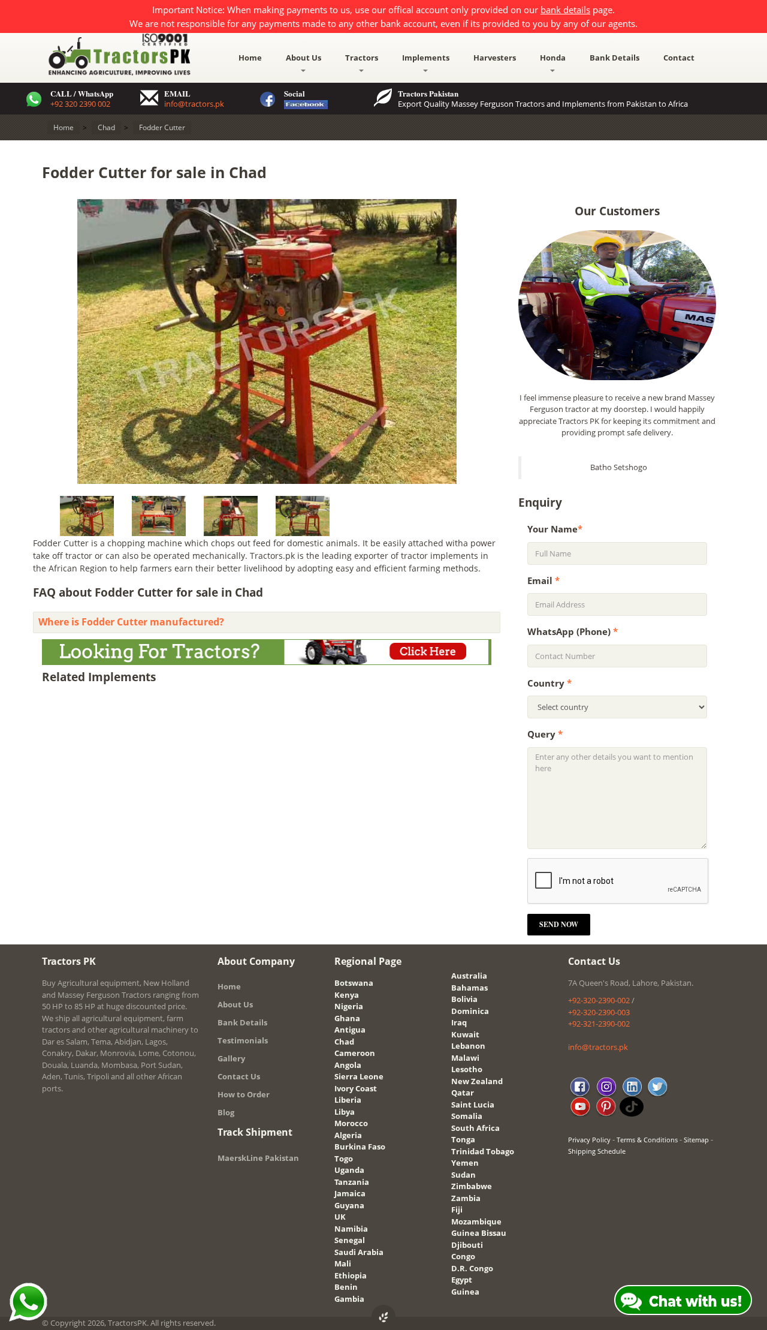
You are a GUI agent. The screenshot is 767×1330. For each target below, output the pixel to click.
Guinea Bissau (478, 1232)
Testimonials (243, 1040)
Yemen (465, 1162)
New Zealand (477, 1081)
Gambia (349, 1298)
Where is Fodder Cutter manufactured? (131, 621)
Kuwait (465, 1034)
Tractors (361, 57)
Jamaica (350, 1193)
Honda (553, 57)
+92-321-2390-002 (599, 1023)
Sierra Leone (359, 1076)
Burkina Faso (359, 1146)
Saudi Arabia (359, 1252)
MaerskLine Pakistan (258, 1158)
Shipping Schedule (597, 1151)
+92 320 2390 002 (80, 103)
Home (250, 57)
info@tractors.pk (194, 103)
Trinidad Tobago (482, 1151)
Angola (347, 1065)
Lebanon (468, 1045)
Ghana (347, 1018)
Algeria (348, 1135)
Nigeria (348, 1006)
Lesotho (466, 1069)
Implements (425, 57)
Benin (346, 1286)
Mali (342, 1263)
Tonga (463, 1139)
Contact (678, 57)
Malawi (465, 1057)
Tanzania (351, 1181)
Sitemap (696, 1139)
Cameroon (354, 1053)
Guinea (465, 1291)
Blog (226, 1112)
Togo (343, 1158)
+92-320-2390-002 (599, 1000)
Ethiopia (350, 1275)
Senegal (349, 1240)
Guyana (349, 1205)
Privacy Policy (589, 1139)
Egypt (461, 1279)
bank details (565, 10)
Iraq (459, 1022)
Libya (344, 1111)
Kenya (346, 994)
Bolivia (464, 999)
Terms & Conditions (647, 1139)
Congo (463, 1256)
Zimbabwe (471, 1186)
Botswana (353, 982)
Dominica (470, 1011)
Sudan (463, 1174)
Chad (344, 1041)
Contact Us (239, 1076)
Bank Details (614, 57)
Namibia (351, 1228)
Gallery (231, 1058)
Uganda (349, 1169)
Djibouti (467, 1244)
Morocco (351, 1123)
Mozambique (476, 1221)
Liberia (347, 1099)
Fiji (457, 1209)
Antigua (350, 1029)
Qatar (462, 1092)
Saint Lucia (472, 1104)
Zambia (466, 1198)
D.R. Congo (472, 1268)
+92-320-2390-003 (599, 1012)
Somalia (466, 1116)
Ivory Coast (355, 1088)
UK (340, 1216)
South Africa (475, 1128)
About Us (303, 57)
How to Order (244, 1094)
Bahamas (469, 987)
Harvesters (494, 57)
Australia (469, 975)
